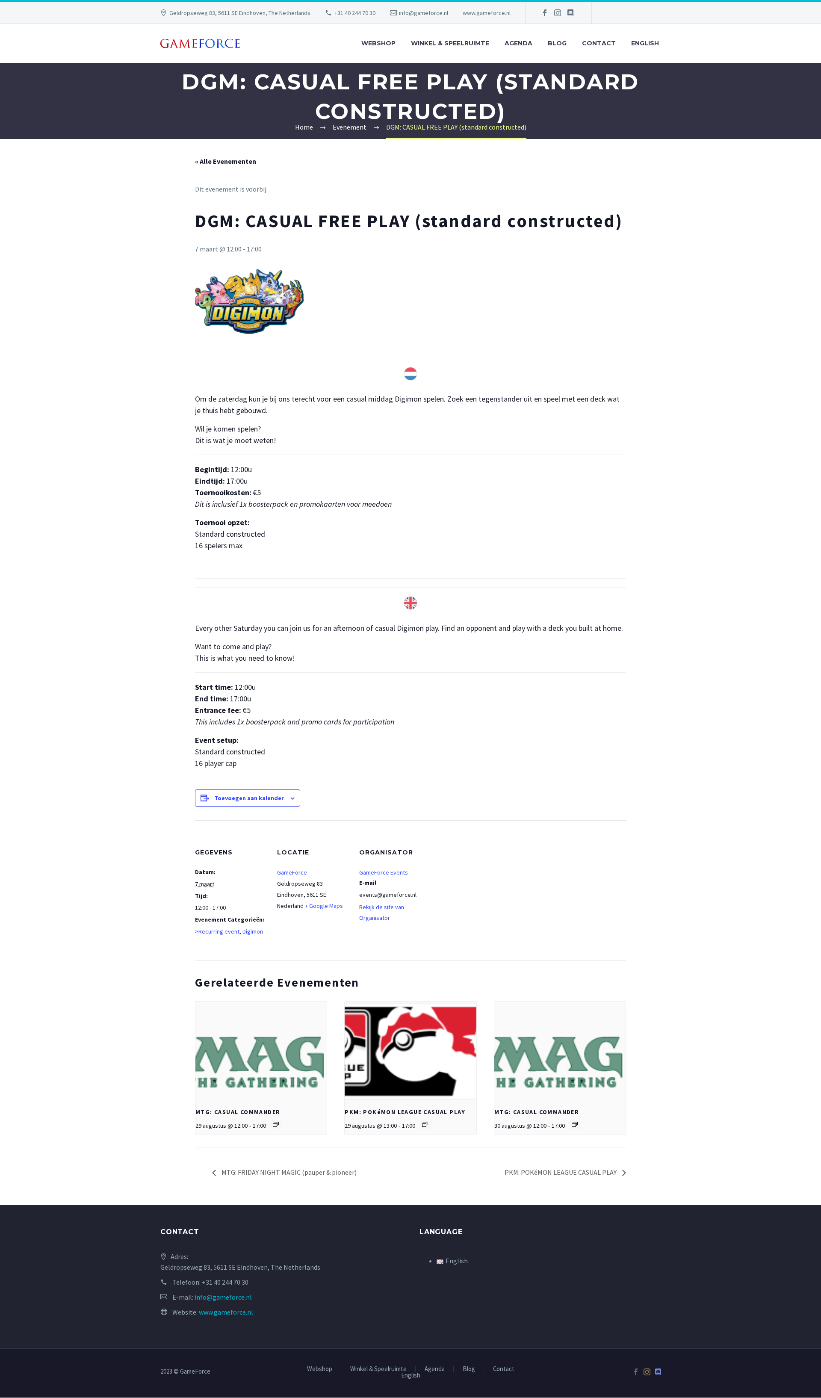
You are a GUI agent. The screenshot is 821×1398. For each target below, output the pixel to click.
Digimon (252, 931)
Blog (557, 43)
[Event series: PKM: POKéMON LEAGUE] (425, 1124)
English (645, 43)
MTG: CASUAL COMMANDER (237, 1112)
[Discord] (570, 12)
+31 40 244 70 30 (354, 13)
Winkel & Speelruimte (450, 43)
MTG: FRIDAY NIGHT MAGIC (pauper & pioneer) (288, 1172)
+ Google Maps (324, 906)
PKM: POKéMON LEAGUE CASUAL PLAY (405, 1112)
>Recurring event (217, 931)
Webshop (378, 43)
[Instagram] (557, 12)
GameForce (292, 872)
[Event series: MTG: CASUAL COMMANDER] (276, 1124)
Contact (599, 43)
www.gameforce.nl (487, 13)
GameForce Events (383, 872)
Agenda (518, 43)
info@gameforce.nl (423, 13)
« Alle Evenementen (225, 161)
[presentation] (261, 1051)
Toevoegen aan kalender (249, 798)
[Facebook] (544, 12)
